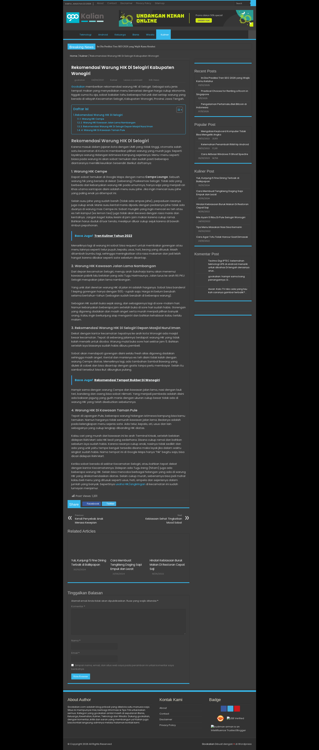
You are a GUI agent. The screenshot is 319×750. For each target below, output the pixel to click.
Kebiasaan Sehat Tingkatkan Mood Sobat (163, 519)
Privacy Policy (143, 3)
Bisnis (136, 34)
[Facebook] (224, 3)
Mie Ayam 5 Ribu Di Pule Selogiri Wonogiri (220, 217)
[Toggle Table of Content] (178, 110)
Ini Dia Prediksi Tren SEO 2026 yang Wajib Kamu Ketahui (126, 46)
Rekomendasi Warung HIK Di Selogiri (99, 115)
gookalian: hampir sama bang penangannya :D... (226, 278)
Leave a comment (133, 80)
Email (75, 653)
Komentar (78, 606)
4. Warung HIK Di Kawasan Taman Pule (103, 130)
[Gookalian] (87, 17)
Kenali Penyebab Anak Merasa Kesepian (89, 519)
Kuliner (165, 34)
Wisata (150, 34)
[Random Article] (252, 34)
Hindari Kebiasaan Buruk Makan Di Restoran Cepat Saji (167, 564)
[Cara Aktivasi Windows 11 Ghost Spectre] (197, 154)
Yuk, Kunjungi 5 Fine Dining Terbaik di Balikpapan (217, 179)
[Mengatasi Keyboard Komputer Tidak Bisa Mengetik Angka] (197, 131)
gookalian (79, 80)
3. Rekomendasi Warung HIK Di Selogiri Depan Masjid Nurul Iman (117, 126)
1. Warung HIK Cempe (92, 118)
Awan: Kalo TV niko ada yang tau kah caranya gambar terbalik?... (227, 290)
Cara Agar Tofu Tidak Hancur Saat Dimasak (222, 237)
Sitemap (159, 3)
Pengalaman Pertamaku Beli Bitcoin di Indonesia (221, 105)
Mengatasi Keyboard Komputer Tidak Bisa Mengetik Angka (221, 132)
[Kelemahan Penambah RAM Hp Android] (197, 144)
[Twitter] (227, 3)
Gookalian (78, 86)
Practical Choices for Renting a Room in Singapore (222, 92)
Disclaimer (126, 3)
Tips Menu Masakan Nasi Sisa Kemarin (219, 227)
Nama (75, 640)
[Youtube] (231, 3)
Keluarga (120, 34)
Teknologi (85, 34)
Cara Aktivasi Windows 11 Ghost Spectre (224, 154)
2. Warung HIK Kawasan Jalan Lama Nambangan (108, 122)
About (100, 3)
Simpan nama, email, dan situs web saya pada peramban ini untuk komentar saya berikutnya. (122, 667)
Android (103, 34)
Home (70, 34)
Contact (112, 3)
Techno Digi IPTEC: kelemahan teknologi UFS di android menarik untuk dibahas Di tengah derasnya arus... (228, 265)
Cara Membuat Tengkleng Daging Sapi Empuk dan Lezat (126, 564)
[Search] (253, 3)
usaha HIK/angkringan (130, 484)
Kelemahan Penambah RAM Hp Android (225, 144)
